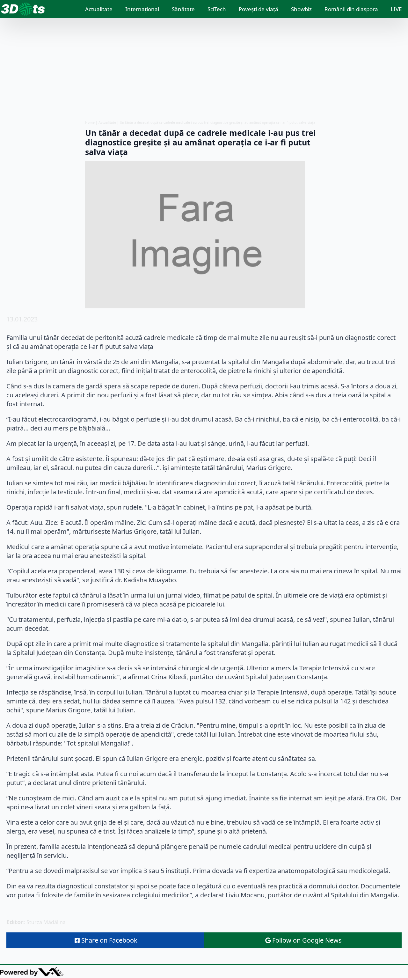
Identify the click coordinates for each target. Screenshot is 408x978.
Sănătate (183, 9)
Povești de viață (258, 9)
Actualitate (99, 9)
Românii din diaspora (351, 9)
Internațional (142, 9)
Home (90, 122)
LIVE (396, 9)
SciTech (217, 9)
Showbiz (301, 9)
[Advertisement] (204, 69)
